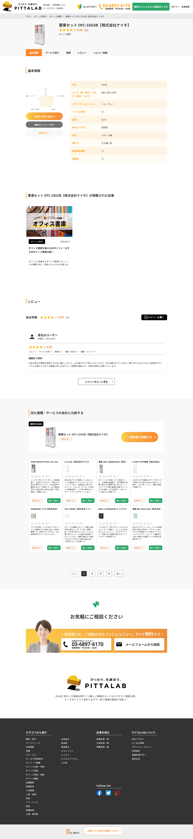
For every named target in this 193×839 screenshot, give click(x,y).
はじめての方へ (90, 6)
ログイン (175, 6)
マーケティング (33, 743)
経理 (28, 806)
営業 (28, 750)
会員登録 (185, 6)
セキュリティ (67, 750)
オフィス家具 (40, 16)
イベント (65, 754)
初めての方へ (138, 739)
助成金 (64, 743)
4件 (86, 30)
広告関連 (30, 746)
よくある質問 (138, 743)
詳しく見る (53, 500)
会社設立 (65, 739)
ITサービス (31, 754)
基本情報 (33, 52)
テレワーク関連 (33, 762)
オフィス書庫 (56, 16)
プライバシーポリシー (142, 746)
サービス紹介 (52, 52)
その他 (64, 762)
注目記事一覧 (102, 743)
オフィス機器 (32, 778)
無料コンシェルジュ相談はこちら (151, 6)
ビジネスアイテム (69, 758)
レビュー (82, 52)
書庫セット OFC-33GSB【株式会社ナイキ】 (85, 16)
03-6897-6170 (116, 6)
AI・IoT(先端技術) (34, 758)
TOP (28, 16)
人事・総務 (31, 794)
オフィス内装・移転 (35, 766)
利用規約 (136, 750)
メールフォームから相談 (143, 644)
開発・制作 (31, 739)
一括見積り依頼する (139, 437)
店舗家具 (30, 786)
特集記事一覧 (102, 746)
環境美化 (65, 746)
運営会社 (136, 758)
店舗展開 (30, 782)
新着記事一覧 (102, 739)
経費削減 (30, 810)
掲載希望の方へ (139, 754)
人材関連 (30, 790)
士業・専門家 (32, 814)
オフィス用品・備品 (35, 774)
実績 (68, 52)
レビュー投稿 (100, 52)
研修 (28, 798)
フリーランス (32, 802)
